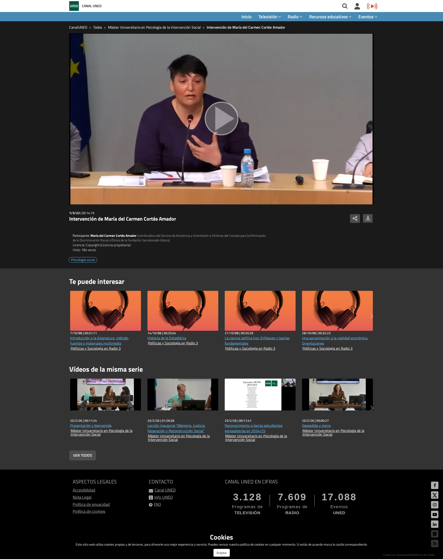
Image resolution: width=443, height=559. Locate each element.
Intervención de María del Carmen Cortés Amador (246, 27)
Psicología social (83, 259)
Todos (97, 27)
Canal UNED (165, 490)
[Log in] (357, 6)
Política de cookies (89, 511)
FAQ (157, 504)
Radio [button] (293, 16)
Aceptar (221, 552)
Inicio (246, 16)
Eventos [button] (366, 16)
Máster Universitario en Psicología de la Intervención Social (154, 27)
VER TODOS (82, 455)
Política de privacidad (91, 504)
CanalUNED (78, 27)
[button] (372, 316)
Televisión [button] (268, 16)
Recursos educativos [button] (329, 16)
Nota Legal (82, 497)
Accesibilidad (84, 490)
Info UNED (163, 497)
